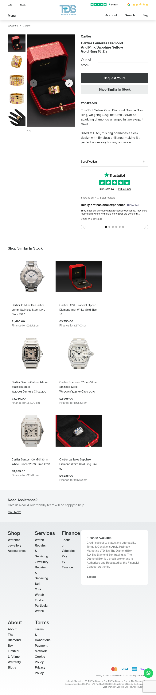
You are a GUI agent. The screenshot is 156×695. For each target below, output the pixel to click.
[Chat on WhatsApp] (148, 673)
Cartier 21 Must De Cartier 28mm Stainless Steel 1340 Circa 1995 (28, 309)
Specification (89, 161)
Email (22, 4)
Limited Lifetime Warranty (14, 656)
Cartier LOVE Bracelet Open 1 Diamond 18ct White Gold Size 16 (78, 309)
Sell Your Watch (39, 589)
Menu (12, 16)
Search (130, 15)
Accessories (17, 551)
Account (111, 15)
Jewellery (13, 25)
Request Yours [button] (115, 78)
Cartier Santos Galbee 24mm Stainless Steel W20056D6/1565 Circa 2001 (30, 387)
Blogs (12, 667)
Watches (14, 540)
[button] (69, 83)
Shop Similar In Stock (115, 89)
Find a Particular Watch (42, 605)
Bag (145, 15)
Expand (91, 577)
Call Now (14, 512)
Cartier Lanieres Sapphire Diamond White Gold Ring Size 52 (78, 464)
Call (10, 4)
